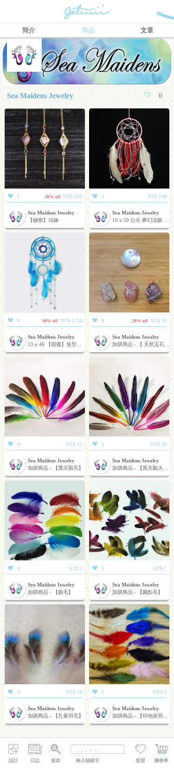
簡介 (28, 30)
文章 (147, 30)
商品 (88, 30)
